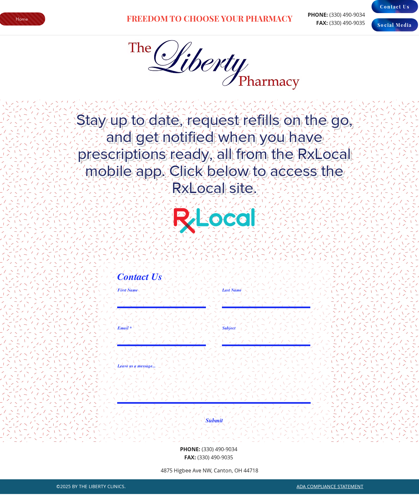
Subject (229, 328)
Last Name (232, 290)
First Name (128, 290)
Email (123, 328)
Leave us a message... (136, 366)
